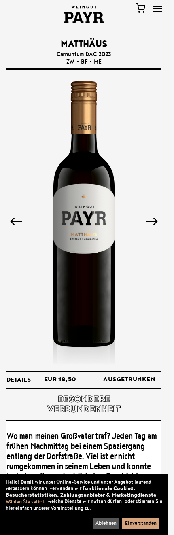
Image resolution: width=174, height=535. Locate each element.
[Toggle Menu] (158, 9)
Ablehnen (106, 523)
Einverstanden (141, 523)
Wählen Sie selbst (25, 502)
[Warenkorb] (140, 8)
